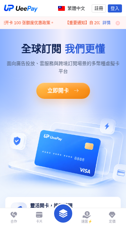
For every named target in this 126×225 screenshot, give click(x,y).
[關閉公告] (118, 23)
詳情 (106, 23)
